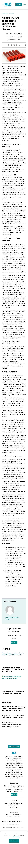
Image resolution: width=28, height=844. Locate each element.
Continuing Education (8, 13)
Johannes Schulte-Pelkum (14, 33)
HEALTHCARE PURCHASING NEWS (14, 814)
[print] (25, 45)
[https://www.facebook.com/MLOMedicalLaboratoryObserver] (10, 807)
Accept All (14, 840)
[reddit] (16, 45)
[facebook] (8, 45)
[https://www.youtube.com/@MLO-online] (17, 807)
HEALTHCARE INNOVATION (14, 816)
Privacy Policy (5, 824)
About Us (4, 821)
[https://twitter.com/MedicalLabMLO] (15, 807)
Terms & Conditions (13, 824)
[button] (3, 5)
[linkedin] (11, 45)
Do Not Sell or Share (17, 821)
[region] (14, 837)
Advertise (9, 821)
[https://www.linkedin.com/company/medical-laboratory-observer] (13, 807)
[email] (19, 45)
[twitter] (14, 45)
